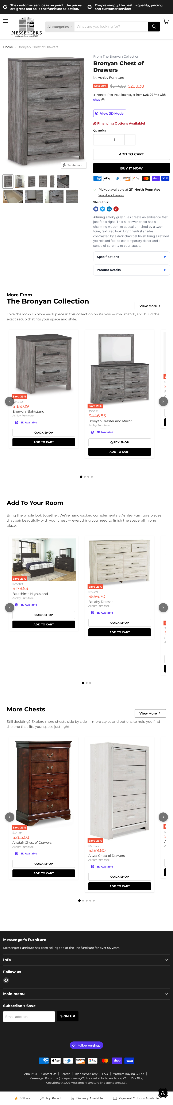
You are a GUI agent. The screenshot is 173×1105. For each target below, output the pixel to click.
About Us (30, 1073)
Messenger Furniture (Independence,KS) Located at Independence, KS (78, 1078)
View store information (111, 195)
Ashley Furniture (111, 78)
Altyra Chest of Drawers (106, 856)
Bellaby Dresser (100, 602)
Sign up (67, 1016)
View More (148, 306)
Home (8, 47)
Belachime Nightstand (30, 594)
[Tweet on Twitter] (102, 209)
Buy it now (131, 168)
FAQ (105, 1073)
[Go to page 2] (85, 477)
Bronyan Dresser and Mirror (110, 421)
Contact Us (48, 1073)
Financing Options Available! (120, 123)
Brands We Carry (86, 1073)
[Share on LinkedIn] (109, 209)
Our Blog (137, 1078)
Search (65, 1073)
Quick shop (43, 432)
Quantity (99, 130)
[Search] (154, 26)
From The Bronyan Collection (116, 56)
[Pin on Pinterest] (116, 209)
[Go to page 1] (81, 477)
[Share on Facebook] (95, 209)
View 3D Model (111, 113)
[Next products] (163, 401)
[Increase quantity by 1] (130, 139)
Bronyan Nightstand (28, 411)
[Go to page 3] (88, 477)
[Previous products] (9, 401)
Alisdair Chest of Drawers (31, 843)
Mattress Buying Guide (128, 1073)
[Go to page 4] (92, 477)
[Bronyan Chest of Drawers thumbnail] (8, 181)
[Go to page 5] (94, 901)
